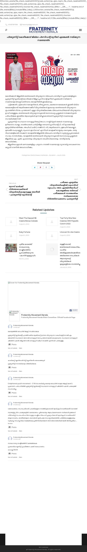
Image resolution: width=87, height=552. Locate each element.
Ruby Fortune (24, 232)
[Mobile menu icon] (80, 30)
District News (11, 54)
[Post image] (11, 221)
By (52, 155)
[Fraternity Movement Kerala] (14, 315)
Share (20, 348)
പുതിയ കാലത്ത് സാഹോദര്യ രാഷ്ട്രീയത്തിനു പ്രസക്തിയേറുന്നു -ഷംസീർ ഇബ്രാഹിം (27, 250)
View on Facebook (12, 348)
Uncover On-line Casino (70, 232)
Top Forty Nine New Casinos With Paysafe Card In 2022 (69, 221)
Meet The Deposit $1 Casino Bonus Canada (28, 219)
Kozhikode (10, 57)
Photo (14, 345)
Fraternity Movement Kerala (23, 326)
